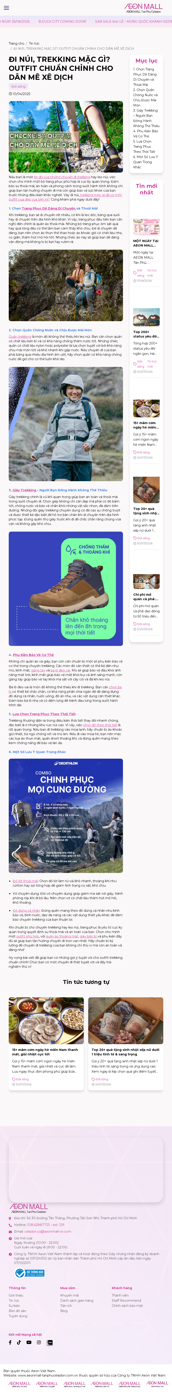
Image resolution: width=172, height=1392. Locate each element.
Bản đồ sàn (17, 1311)
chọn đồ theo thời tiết (100, 725)
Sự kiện (14, 1306)
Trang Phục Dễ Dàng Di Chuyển (49, 208)
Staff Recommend (126, 1301)
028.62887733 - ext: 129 (45, 1225)
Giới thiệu (16, 1295)
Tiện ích (66, 1306)
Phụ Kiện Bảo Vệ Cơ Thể (33, 655)
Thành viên (120, 1295)
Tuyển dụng (18, 1316)
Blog (64, 1311)
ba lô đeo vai (60, 670)
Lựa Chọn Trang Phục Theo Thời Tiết (44, 714)
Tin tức (34, 43)
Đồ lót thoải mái (25, 881)
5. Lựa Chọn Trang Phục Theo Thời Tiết (144, 146)
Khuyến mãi (69, 1295)
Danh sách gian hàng (76, 1301)
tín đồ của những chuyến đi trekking (62, 177)
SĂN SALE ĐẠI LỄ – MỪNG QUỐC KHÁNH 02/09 (88, 21)
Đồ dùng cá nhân (26, 911)
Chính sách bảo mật (127, 1306)
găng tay (38, 670)
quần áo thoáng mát (62, 936)
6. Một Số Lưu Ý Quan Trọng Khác (145, 162)
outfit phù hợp (27, 936)
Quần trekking (20, 337)
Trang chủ (16, 43)
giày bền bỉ (89, 936)
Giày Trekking (24, 490)
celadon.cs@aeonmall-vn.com (47, 1232)
